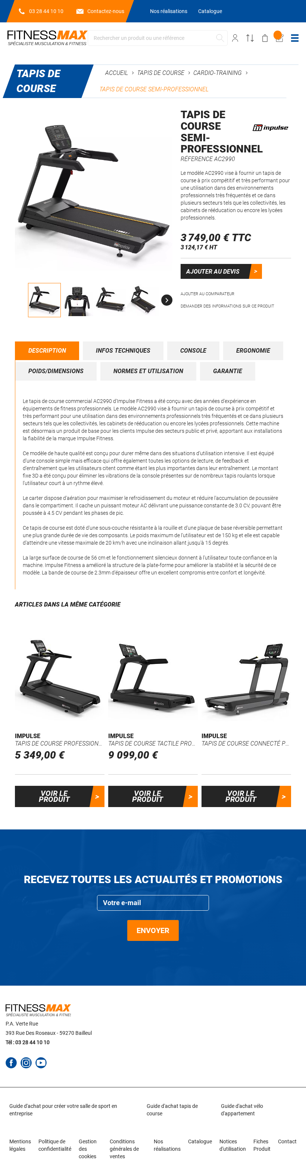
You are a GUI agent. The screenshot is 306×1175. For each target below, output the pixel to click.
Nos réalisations (168, 11)
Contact (287, 1141)
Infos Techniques (123, 350)
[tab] (47, 350)
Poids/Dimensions (56, 371)
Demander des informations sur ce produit (227, 306)
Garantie (227, 371)
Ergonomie (253, 350)
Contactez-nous (105, 11)
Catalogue (210, 11)
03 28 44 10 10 (46, 11)
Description (47, 350)
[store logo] (47, 38)
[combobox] (158, 38)
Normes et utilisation (148, 371)
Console (193, 350)
